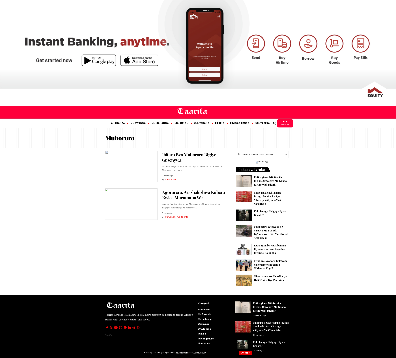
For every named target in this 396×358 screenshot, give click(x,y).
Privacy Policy (182, 352)
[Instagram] (120, 327)
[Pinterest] (125, 327)
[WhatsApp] (138, 327)
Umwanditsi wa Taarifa (176, 217)
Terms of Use (199, 352)
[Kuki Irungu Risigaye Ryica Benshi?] (244, 215)
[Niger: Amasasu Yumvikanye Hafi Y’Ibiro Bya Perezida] (244, 280)
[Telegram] (134, 327)
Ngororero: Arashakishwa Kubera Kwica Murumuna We (193, 194)
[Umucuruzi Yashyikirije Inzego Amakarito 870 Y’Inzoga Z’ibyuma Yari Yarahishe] (244, 196)
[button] (245, 353)
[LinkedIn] (129, 327)
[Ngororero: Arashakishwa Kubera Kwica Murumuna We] (131, 204)
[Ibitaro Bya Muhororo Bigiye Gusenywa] (131, 166)
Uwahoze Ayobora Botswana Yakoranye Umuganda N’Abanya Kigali (271, 264)
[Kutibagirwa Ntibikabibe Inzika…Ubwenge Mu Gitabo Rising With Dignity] (244, 181)
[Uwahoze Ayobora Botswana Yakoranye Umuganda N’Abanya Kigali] (244, 265)
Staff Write (170, 179)
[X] (111, 327)
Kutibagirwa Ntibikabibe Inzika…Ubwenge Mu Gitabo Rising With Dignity (270, 181)
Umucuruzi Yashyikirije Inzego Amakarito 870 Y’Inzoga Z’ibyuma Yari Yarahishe (271, 326)
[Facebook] (107, 327)
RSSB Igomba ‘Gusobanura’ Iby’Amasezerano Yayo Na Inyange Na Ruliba (270, 249)
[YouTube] (115, 327)
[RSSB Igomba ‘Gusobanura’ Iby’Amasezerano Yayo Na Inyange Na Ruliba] (244, 249)
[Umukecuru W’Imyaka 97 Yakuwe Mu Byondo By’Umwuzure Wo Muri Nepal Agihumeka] (244, 231)
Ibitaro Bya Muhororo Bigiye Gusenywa (189, 157)
